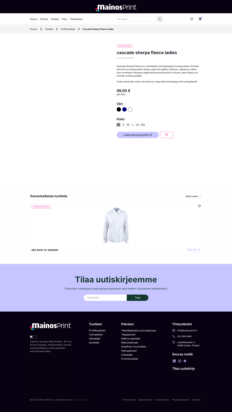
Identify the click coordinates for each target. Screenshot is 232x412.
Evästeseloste (162, 399)
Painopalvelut (129, 350)
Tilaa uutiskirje (183, 368)
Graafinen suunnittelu (133, 346)
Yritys (64, 19)
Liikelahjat (94, 338)
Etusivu (33, 19)
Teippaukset (128, 334)
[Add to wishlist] (166, 135)
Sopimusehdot (145, 399)
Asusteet (94, 342)
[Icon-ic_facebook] (185, 361)
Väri (120, 104)
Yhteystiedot (76, 19)
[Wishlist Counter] (191, 19)
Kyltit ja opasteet (130, 338)
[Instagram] (179, 361)
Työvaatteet (96, 334)
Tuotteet (55, 19)
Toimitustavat (128, 399)
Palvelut (44, 19)
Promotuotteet (129, 358)
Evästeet (196, 399)
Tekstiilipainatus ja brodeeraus (138, 330)
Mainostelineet (129, 342)
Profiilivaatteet (68, 29)
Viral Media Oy (80, 399)
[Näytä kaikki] (200, 196)
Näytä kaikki (192, 196)
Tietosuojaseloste (180, 399)
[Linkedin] (174, 361)
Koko (121, 119)
